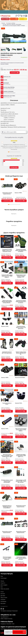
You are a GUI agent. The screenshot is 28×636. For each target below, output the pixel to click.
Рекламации (3, 601)
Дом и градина (4, 585)
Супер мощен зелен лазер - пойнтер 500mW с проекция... (21, 558)
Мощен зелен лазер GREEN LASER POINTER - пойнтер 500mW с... (7, 301)
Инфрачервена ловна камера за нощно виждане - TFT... (21, 276)
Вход (2, 576)
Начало (3, 23)
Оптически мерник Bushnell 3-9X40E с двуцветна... (7, 558)
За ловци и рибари (10, 23)
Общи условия (4, 597)
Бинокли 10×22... (19, 403)
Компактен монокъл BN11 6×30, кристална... (7, 352)
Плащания (3, 599)
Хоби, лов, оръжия (5, 588)
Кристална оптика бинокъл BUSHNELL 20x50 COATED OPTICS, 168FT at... (7, 456)
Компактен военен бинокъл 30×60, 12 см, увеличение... (21, 327)
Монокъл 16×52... (5, 326)
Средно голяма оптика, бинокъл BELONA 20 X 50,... (21, 353)
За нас (2, 591)
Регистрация (3, 578)
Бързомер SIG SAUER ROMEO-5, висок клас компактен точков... (7, 250)
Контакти (3, 593)
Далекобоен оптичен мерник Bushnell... (7, 193)
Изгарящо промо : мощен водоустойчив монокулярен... (7, 481)
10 (19, 204)
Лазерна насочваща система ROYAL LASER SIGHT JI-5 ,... (21, 455)
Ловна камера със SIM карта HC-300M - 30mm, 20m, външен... (21, 481)
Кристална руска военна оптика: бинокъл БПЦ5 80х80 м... (20, 429)
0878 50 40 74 (5, 617)
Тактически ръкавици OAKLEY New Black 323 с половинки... (21, 301)
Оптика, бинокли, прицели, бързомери (12, 24)
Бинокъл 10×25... (5, 428)
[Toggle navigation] (26, 16)
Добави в (14, 72)
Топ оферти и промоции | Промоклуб (9, 610)
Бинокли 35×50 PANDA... (20, 377)
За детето (3, 583)
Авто (2, 586)
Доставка (3, 595)
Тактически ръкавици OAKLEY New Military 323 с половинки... (21, 250)
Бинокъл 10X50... (18, 192)
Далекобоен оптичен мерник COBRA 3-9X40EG (14, 25)
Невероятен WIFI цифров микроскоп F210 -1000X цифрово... (7, 276)
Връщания (3, 603)
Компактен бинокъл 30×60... (7, 404)
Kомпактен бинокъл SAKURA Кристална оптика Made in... (7, 506)
